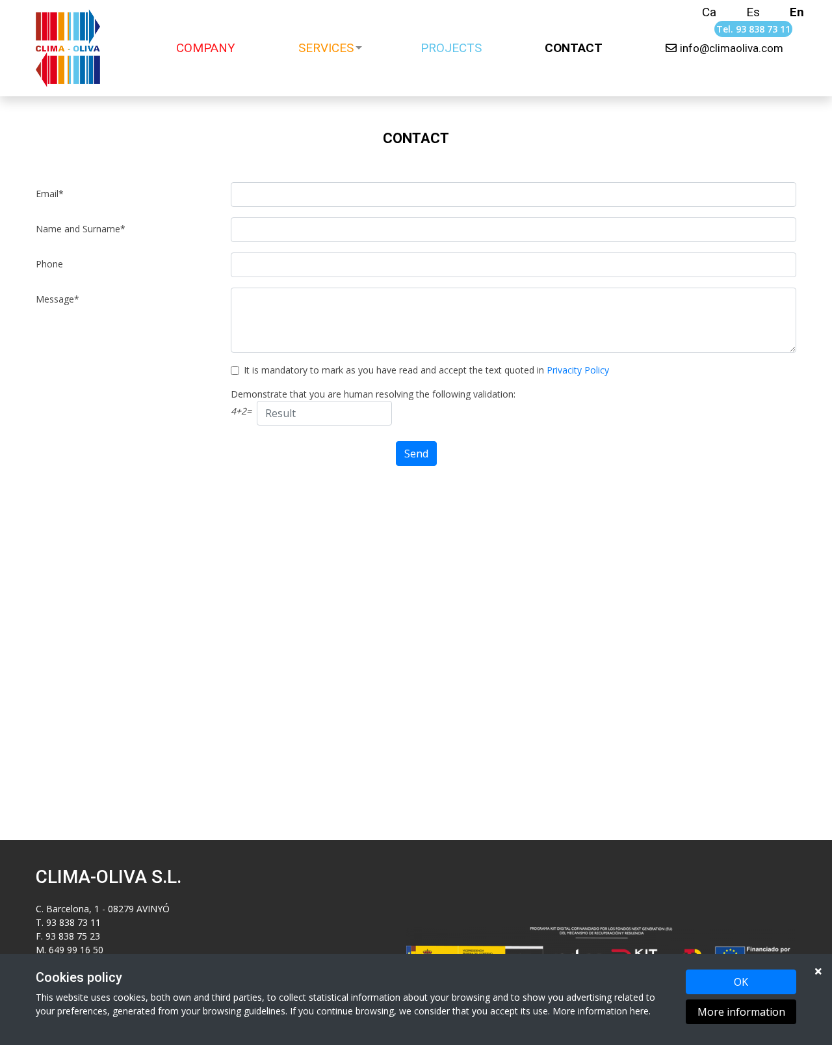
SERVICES (326, 47)
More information (741, 1012)
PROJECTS (451, 47)
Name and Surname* (80, 229)
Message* (57, 299)
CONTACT (574, 47)
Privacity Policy (578, 370)
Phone (49, 264)
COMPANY (205, 47)
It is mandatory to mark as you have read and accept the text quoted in (426, 370)
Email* (50, 193)
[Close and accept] (818, 971)
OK (741, 982)
